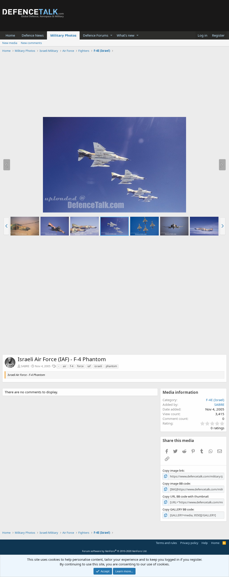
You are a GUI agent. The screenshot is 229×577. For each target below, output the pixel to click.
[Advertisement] (114, 85)
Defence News (33, 35)
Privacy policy (189, 543)
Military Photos (63, 35)
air (64, 366)
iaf (89, 366)
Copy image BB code (176, 483)
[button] (111, 35)
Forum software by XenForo (114, 551)
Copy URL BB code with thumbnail (185, 496)
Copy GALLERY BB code (178, 509)
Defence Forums (95, 35)
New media (9, 43)
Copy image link (173, 471)
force (80, 366)
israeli (98, 366)
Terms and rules (166, 543)
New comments (31, 43)
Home (10, 35)
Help (204, 543)
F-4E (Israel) (215, 400)
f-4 (71, 366)
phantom (111, 366)
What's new (125, 35)
